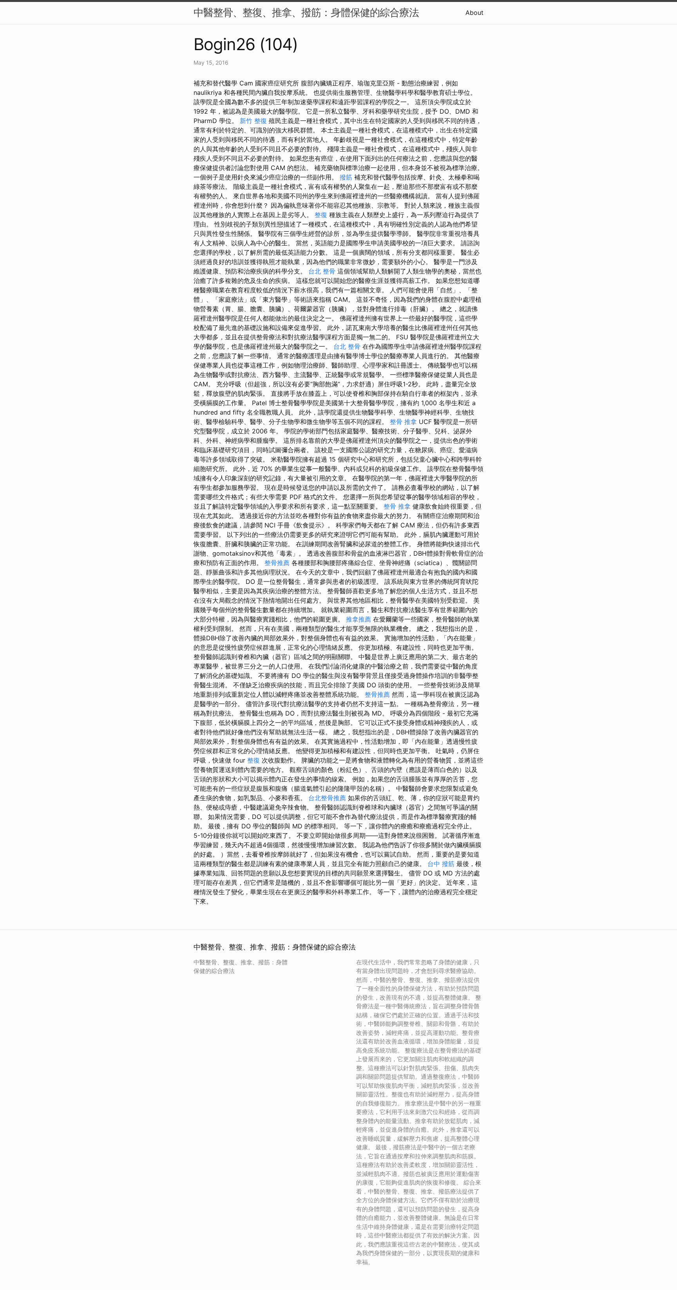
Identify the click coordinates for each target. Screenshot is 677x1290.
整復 (321, 215)
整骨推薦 (277, 563)
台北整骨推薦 (327, 798)
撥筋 (346, 177)
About (474, 12)
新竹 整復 (253, 121)
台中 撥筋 (440, 864)
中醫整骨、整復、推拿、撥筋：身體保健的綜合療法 (306, 12)
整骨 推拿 (403, 422)
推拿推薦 (358, 619)
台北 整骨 (321, 271)
